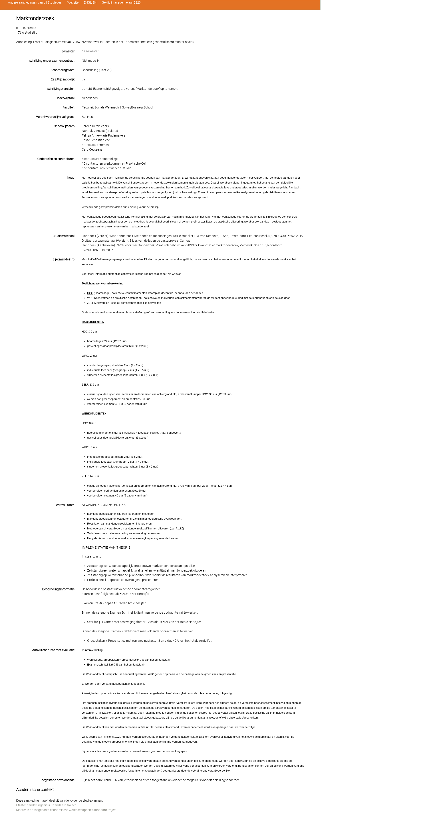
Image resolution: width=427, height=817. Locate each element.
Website (73, 2)
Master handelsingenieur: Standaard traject (46, 805)
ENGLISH (90, 2)
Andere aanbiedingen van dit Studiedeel (35, 2)
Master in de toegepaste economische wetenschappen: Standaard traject (66, 810)
